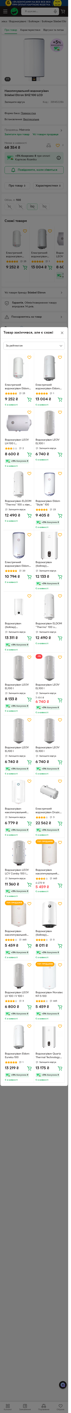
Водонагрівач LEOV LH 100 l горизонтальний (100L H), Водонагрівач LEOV (18, 442)
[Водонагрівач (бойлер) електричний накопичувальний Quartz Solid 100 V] (49, 914)
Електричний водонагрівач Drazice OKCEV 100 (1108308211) (48, 811)
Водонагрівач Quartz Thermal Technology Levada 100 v (48, 1056)
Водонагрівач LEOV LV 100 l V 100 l (17, 994)
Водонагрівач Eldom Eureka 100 (17, 1056)
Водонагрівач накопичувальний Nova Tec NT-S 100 (47, 872)
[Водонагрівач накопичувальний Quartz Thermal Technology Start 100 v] (18, 792)
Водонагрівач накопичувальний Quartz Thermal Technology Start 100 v (17, 811)
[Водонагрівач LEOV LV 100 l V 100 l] (18, 975)
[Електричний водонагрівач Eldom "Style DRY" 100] (18, 545)
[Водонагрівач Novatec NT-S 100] (49, 975)
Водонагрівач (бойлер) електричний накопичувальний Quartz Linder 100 (16, 625)
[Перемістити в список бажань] (29, 357)
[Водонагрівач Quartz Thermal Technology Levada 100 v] (49, 1037)
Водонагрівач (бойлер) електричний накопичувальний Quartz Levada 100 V (48, 564)
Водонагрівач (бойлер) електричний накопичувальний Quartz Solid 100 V (47, 933)
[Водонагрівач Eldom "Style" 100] (49, 484)
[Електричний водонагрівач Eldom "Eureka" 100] (49, 368)
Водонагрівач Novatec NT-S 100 (49, 994)
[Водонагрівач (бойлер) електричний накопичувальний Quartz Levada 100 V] (49, 545)
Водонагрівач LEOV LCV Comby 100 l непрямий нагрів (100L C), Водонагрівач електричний (17, 872)
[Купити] (29, 399)
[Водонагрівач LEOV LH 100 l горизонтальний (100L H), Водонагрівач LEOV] (18, 423)
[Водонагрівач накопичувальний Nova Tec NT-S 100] (49, 853)
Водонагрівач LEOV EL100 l (47, 442)
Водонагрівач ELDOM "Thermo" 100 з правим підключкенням (49, 625)
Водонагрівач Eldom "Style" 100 (48, 503)
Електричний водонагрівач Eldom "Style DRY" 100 (17, 564)
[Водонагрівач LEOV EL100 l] (49, 423)
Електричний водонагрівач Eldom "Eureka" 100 (48, 387)
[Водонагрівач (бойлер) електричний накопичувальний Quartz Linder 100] (18, 607)
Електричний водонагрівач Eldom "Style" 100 (17, 387)
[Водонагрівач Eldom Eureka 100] (18, 1037)
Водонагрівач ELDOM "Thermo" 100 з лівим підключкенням (18, 503)
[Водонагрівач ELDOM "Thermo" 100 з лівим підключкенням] (18, 484)
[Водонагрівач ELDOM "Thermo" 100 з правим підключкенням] (49, 607)
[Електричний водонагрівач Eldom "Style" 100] (18, 368)
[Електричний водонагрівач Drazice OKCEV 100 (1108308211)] (49, 792)
